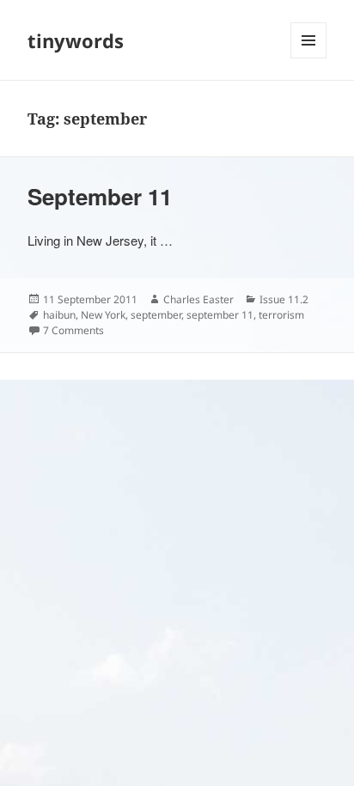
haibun (59, 315)
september (156, 315)
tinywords (75, 40)
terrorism (281, 315)
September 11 (99, 196)
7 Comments (73, 330)
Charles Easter (198, 299)
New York (103, 315)
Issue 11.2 (283, 299)
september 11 (219, 315)
